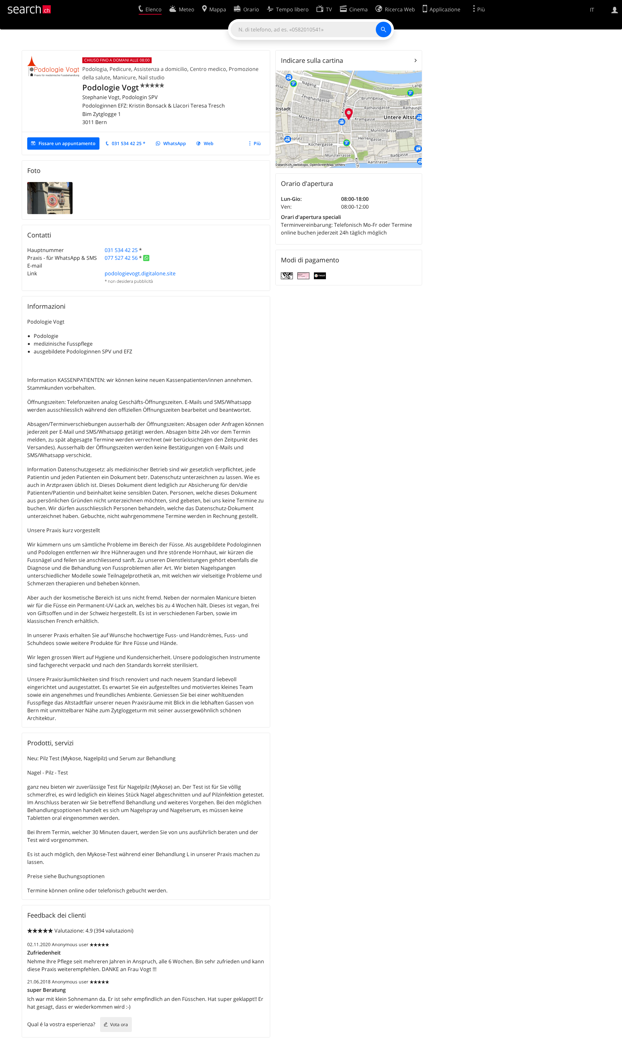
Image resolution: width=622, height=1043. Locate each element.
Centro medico (208, 69)
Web (208, 143)
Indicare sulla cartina (312, 60)
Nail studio (151, 77)
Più (257, 143)
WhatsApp (174, 143)
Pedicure (120, 69)
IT (592, 9)
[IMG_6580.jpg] (50, 197)
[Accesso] (614, 9)
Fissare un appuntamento (67, 143)
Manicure (124, 77)
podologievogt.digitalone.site (140, 273)
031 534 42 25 (121, 250)
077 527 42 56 (121, 257)
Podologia (94, 69)
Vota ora (119, 1024)
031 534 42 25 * (128, 143)
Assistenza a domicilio (160, 69)
